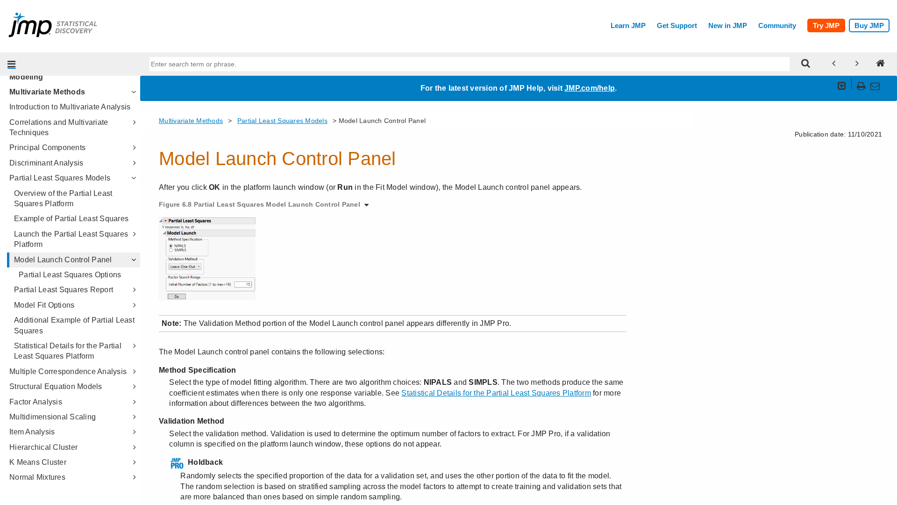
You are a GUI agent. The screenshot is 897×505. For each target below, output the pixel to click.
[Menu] (11, 64)
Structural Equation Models (55, 386)
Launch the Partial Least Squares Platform (71, 239)
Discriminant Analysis (46, 163)
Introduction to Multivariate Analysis (69, 107)
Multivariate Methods (47, 92)
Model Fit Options (44, 305)
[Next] (857, 64)
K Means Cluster (37, 462)
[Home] (880, 64)
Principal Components (47, 148)
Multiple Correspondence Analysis (68, 371)
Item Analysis (32, 432)
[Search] (806, 64)
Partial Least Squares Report (63, 290)
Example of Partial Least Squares (71, 219)
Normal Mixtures (37, 477)
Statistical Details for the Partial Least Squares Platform (67, 351)
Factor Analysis (35, 402)
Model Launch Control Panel (63, 260)
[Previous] (834, 64)
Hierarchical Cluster (43, 447)
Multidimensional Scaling (52, 417)
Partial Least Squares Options (70, 275)
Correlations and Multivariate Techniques (58, 127)
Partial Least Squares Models (59, 178)
